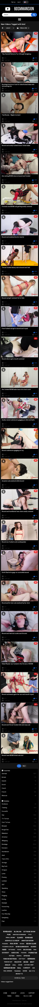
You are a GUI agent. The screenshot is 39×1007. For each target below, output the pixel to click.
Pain (19, 921)
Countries (7, 770)
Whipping (19, 840)
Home (5, 993)
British (19, 777)
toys (29, 934)
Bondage (19, 844)
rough (22, 943)
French (19, 792)
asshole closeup (12, 941)
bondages (7, 932)
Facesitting (19, 906)
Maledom (19, 833)
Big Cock (19, 866)
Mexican (19, 795)
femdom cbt (8, 962)
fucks (19, 949)
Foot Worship (19, 914)
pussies (5, 943)
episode (27, 956)
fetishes (11, 949)
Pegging (19, 895)
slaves (20, 938)
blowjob (17, 932)
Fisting (19, 899)
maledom (17, 962)
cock (20, 965)
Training (19, 807)
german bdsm (9, 968)
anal (14, 965)
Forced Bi (19, 811)
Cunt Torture (19, 822)
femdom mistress (10, 959)
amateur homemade (19, 934)
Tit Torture (19, 818)
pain (35, 949)
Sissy (19, 892)
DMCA (17, 996)
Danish (19, 781)
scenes (33, 946)
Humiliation (19, 851)
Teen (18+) (19, 859)
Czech (19, 788)
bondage (29, 938)
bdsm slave (31, 944)
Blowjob (19, 826)
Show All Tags (19, 978)
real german (8, 971)
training (17, 971)
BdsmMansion (17, 1004)
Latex (19, 873)
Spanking (19, 888)
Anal (19, 855)
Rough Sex (19, 829)
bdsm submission (22, 946)
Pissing (19, 877)
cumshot (26, 968)
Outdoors (19, 804)
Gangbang (19, 917)
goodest (5, 953)
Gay (19, 815)
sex (33, 968)
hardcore (15, 953)
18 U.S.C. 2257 (27, 996)
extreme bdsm (29, 932)
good (25, 971)
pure (9, 934)
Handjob (19, 903)
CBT (19, 884)
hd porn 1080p (29, 965)
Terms (9, 996)
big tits (32, 971)
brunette (19, 974)
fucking (23, 952)
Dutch (19, 784)
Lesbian (19, 881)
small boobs (10, 937)
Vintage (19, 862)
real (19, 968)
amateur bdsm (27, 941)
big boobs (27, 950)
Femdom (19, 848)
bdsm (26, 962)
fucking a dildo (8, 946)
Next (24, 766)
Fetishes (6, 801)
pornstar (32, 953)
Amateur (19, 837)
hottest (22, 959)
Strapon (19, 870)
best (32, 962)
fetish (11, 956)
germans (31, 959)
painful (19, 955)
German (19, 773)
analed (7, 965)
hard (4, 950)
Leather (19, 910)
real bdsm (14, 943)
